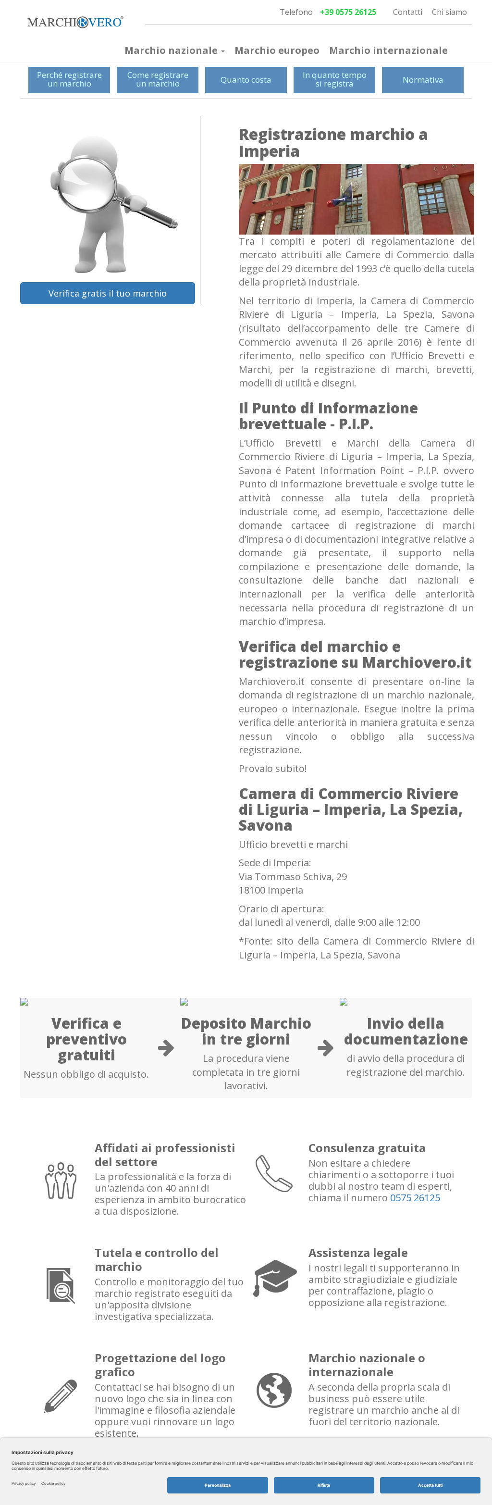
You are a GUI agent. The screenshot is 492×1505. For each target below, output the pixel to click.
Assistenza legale (358, 1252)
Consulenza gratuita (367, 1148)
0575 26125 (415, 1197)
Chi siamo (449, 12)
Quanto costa (246, 79)
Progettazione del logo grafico (160, 1365)
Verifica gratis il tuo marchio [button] (108, 293)
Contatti (407, 12)
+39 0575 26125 (348, 12)
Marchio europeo (277, 50)
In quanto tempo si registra (335, 79)
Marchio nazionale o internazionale (366, 1365)
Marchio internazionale (388, 50)
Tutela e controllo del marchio (157, 1259)
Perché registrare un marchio (69, 79)
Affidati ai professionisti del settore (165, 1154)
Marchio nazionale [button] (172, 50)
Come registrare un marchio (157, 79)
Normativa (423, 79)
